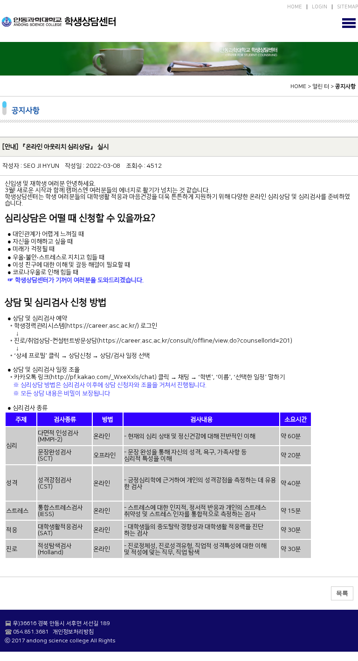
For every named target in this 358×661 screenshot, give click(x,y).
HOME (294, 7)
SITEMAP (347, 7)
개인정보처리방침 (73, 632)
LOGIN (319, 7)
